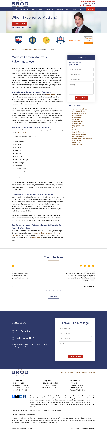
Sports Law (76, 142)
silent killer (50, 95)
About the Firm (24, 9)
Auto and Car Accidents (79, 109)
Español (82, 9)
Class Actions (76, 123)
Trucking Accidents (78, 111)
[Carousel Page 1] (46, 290)
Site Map (84, 372)
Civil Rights (75, 119)
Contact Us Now (19, 23)
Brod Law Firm (28, 428)
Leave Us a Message (75, 323)
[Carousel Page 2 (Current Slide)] (50, 290)
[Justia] (24, 396)
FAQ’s (67, 9)
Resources (60, 9)
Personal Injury (77, 115)
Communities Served (21, 49)
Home (15, 9)
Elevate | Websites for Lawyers (83, 428)
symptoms (22, 132)
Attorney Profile (37, 9)
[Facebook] (13, 396)
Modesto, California (33, 49)
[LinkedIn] (20, 396)
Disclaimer (78, 372)
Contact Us (90, 9)
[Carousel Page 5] (61, 290)
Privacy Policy (69, 372)
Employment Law (78, 126)
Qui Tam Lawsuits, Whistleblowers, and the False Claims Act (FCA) (82, 138)
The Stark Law (77, 144)
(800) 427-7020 (89, 3)
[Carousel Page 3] (53, 290)
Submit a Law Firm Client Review (53, 303)
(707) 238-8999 (80, 390)
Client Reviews (53, 257)
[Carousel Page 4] (57, 290)
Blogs (74, 9)
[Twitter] (17, 396)
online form (35, 238)
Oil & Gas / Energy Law (79, 134)
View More (53, 296)
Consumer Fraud (77, 121)
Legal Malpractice (78, 132)
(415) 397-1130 (22, 390)
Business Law (76, 117)
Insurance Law (77, 128)
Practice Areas (49, 9)
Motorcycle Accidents (79, 113)
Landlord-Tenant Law (79, 130)
